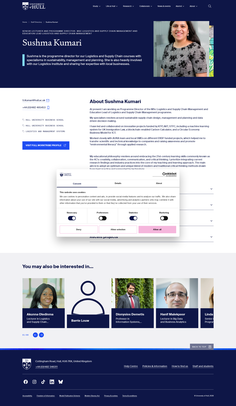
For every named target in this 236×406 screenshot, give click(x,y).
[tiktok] (43, 382)
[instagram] (34, 382)
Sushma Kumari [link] (52, 22)
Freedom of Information (46, 396)
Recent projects (104, 237)
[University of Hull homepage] (33, 6)
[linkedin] (52, 382)
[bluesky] (60, 382)
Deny (78, 229)
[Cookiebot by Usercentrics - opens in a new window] (164, 175)
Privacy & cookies (111, 396)
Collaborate (144, 6)
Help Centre (131, 366)
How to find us (180, 366)
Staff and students (203, 366)
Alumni (179, 6)
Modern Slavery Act (92, 396)
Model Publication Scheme (69, 396)
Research (127, 6)
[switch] (103, 218)
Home (24, 22)
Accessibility (27, 396)
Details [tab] (118, 183)
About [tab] (159, 183)
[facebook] (25, 382)
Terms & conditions (129, 396)
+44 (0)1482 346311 (47, 366)
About (192, 6)
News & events (164, 6)
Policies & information (154, 366)
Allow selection (118, 229)
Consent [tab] (77, 183)
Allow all (157, 229)
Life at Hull (110, 6)
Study (95, 6)
